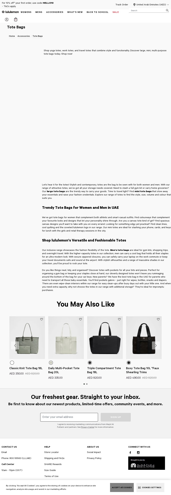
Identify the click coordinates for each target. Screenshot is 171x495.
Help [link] (47, 447)
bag (139, 253)
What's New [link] (75, 12)
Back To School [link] (98, 12)
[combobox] (149, 10)
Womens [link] (26, 12)
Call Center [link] (8, 464)
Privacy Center (87, 427)
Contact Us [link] (9, 447)
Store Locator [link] (51, 452)
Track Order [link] (121, 4)
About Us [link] (93, 447)
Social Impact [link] (94, 452)
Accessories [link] (54, 12)
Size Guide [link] (50, 470)
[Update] (42, 319)
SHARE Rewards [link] (53, 464)
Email (4, 452)
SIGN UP (116, 417)
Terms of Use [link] (51, 476)
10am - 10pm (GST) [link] (12, 470)
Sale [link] (116, 12)
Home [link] (12, 36)
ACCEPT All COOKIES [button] (122, 487)
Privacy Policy (94, 458)
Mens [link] (38, 12)
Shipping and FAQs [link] (54, 458)
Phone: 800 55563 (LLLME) (16, 458)
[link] (146, 463)
